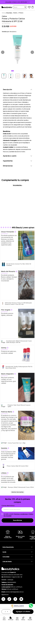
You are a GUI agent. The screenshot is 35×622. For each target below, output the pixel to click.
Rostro (15, 13)
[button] (17, 2)
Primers (21, 13)
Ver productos (17, 185)
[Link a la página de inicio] (3, 13)
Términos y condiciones (21, 514)
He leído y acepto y (18, 515)
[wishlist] (29, 7)
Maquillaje (9, 13)
